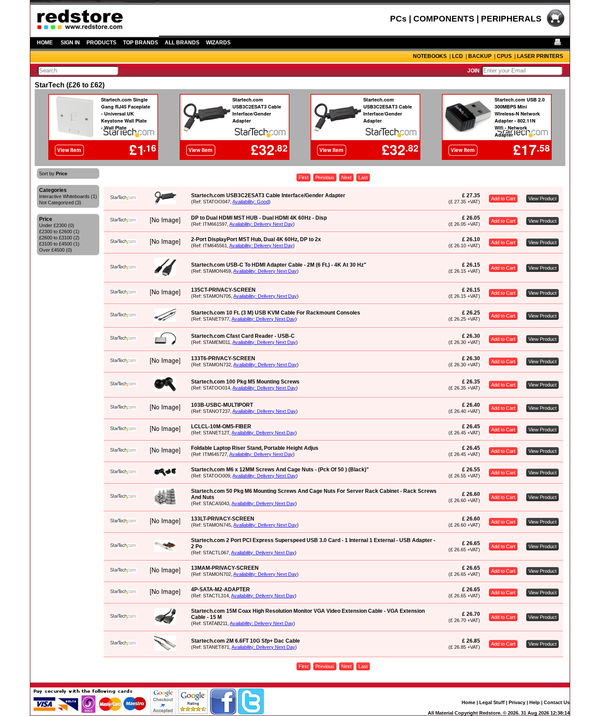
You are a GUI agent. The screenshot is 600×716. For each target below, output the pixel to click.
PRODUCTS (101, 43)
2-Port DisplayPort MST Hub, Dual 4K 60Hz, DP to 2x (256, 239)
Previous (324, 177)
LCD (457, 56)
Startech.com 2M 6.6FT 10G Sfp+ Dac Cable (245, 641)
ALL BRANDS (182, 43)
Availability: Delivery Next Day (261, 224)
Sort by (53, 173)
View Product (542, 198)
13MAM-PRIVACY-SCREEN (225, 568)
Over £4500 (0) (55, 250)
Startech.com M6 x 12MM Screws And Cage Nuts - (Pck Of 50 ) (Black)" (280, 469)
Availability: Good (250, 201)
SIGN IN (70, 43)
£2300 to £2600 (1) (59, 231)
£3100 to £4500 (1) (59, 243)
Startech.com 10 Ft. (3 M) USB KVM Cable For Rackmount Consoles (275, 313)
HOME (45, 43)
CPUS (504, 56)
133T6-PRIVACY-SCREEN (223, 358)
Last (363, 177)
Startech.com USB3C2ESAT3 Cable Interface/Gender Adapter (268, 195)
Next (346, 177)
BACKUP (480, 56)
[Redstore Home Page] (94, 34)
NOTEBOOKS (430, 56)
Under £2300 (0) (56, 225)
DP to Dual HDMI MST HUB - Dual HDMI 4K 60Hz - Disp (259, 218)
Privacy (517, 702)
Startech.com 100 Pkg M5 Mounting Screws (245, 382)
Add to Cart (503, 198)
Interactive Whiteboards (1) (68, 196)
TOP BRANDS (140, 43)
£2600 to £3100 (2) (59, 237)
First (303, 177)
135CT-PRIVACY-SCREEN (223, 290)
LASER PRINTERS (540, 56)
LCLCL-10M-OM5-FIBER (221, 426)
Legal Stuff (492, 702)
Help (534, 702)
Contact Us (557, 702)
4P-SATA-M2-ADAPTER (220, 589)
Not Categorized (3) (60, 202)
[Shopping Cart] (555, 26)
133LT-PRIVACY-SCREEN (222, 519)
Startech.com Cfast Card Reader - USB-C (243, 336)
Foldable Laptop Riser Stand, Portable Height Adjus (254, 448)
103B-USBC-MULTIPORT (222, 405)
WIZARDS (218, 43)
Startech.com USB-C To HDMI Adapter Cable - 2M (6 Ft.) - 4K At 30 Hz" (278, 265)
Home (468, 702)
